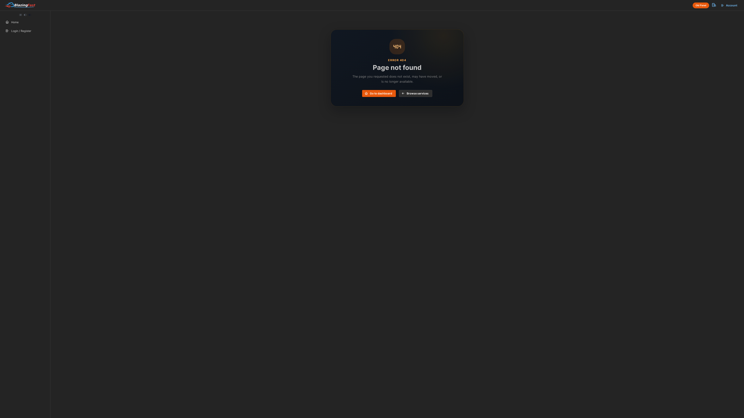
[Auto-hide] (20, 15)
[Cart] (713, 5)
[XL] (29, 15)
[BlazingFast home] (19, 5)
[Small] (25, 15)
